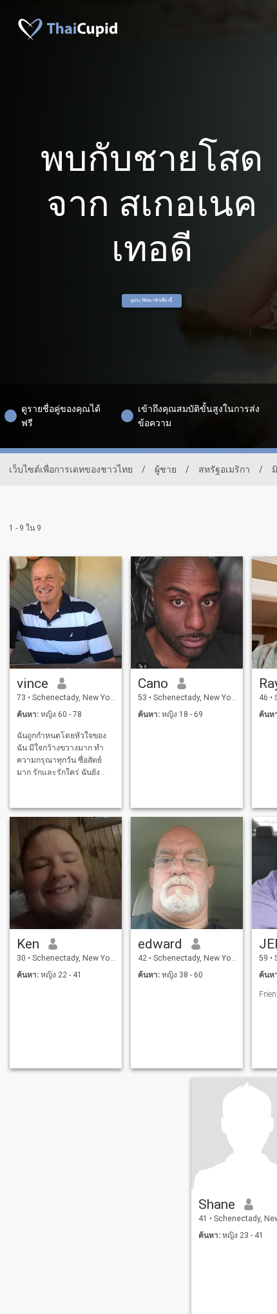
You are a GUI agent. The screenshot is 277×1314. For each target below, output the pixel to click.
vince (32, 683)
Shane (216, 1204)
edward (160, 944)
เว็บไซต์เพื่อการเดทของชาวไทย (71, 469)
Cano (153, 683)
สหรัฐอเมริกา (224, 469)
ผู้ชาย (166, 469)
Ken (28, 944)
